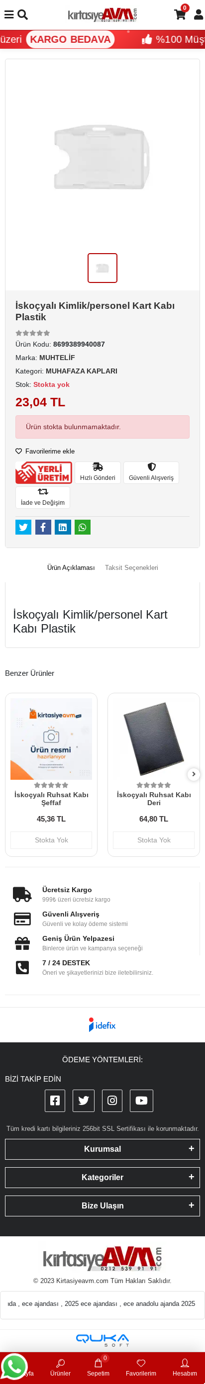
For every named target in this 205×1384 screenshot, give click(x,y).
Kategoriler (102, 1177)
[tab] (71, 568)
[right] (194, 774)
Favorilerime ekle (49, 451)
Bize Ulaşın (103, 1205)
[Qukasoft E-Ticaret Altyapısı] (102, 1340)
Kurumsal (102, 1149)
